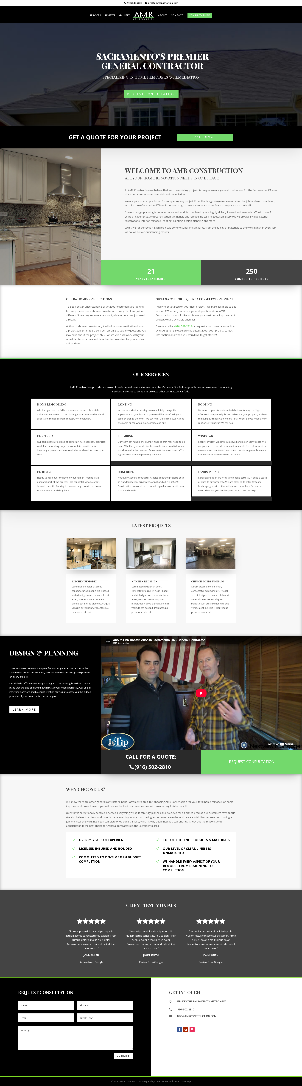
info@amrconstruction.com (196, 1016)
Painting (125, 404)
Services (95, 15)
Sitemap (186, 1081)
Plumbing (125, 436)
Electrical (46, 436)
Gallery (124, 15)
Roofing (205, 404)
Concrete (126, 472)
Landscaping (208, 472)
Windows (205, 436)
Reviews (110, 15)
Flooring (44, 472)
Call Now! (204, 137)
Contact (177, 15)
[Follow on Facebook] (179, 1029)
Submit (123, 1056)
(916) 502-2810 (183, 326)
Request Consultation (151, 94)
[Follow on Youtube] (185, 1029)
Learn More (24, 709)
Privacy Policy (147, 1081)
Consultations (199, 15)
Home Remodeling (51, 404)
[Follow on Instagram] (192, 1029)
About (162, 15)
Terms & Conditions (168, 1081)
